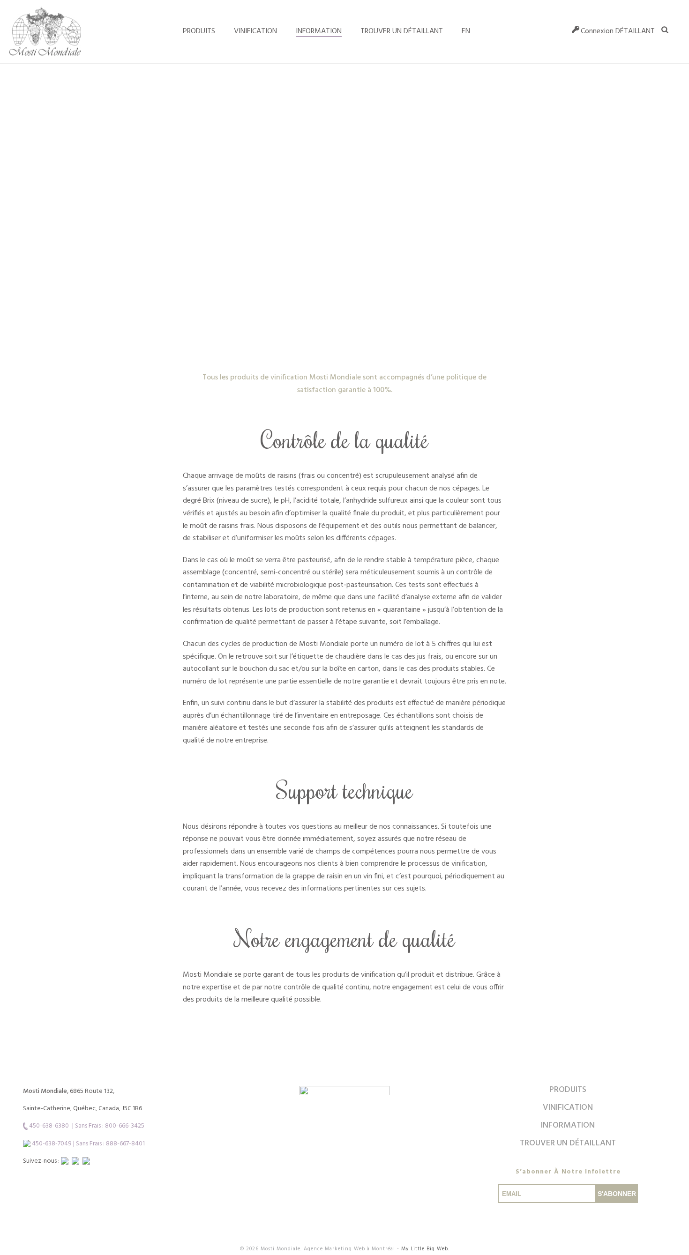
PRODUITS (567, 1090)
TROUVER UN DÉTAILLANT (401, 31)
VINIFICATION (255, 31)
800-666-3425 (124, 1126)
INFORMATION (319, 31)
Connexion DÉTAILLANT (618, 31)
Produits (199, 31)
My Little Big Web (424, 1249)
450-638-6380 (49, 1126)
